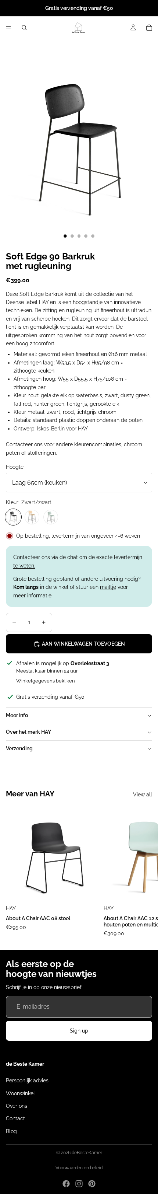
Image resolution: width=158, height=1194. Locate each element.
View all (142, 794)
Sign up (79, 1031)
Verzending (19, 748)
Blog (11, 1131)
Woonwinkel (20, 1093)
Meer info (17, 715)
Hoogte (15, 467)
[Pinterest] (91, 1183)
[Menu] (8, 27)
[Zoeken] (24, 28)
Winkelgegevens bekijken (45, 681)
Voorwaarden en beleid (79, 1167)
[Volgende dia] (144, 873)
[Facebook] (66, 1183)
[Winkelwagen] (149, 28)
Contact (15, 1118)
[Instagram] (79, 1183)
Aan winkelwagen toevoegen (83, 644)
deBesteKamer (87, 1152)
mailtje (108, 587)
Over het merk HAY (28, 732)
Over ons (16, 1106)
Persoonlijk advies (27, 1080)
